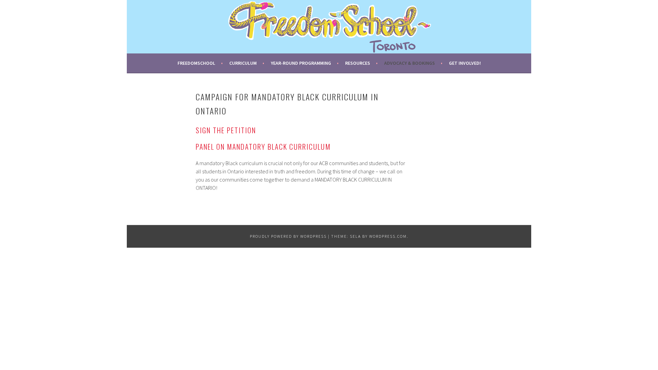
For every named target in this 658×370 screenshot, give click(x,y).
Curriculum (243, 63)
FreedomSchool (196, 63)
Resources (357, 63)
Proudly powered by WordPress (288, 236)
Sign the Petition (226, 130)
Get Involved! (465, 63)
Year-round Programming (301, 63)
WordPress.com (388, 236)
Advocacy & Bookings (409, 63)
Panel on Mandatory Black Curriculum (263, 146)
